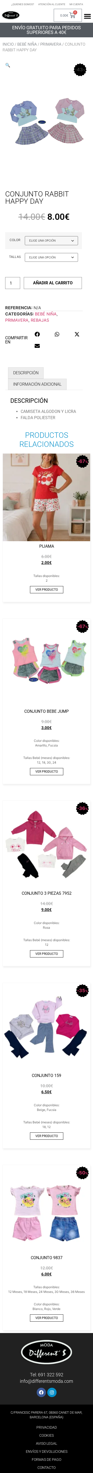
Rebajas (40, 320)
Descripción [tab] (25, 372)
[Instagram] (52, 1392)
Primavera (50, 44)
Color (15, 240)
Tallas (15, 256)
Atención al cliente (51, 4)
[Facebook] (41, 1392)
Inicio (8, 44)
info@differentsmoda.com (46, 1381)
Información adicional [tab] (37, 384)
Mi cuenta (76, 4)
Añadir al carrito (53, 282)
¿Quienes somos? (22, 4)
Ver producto (46, 589)
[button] (7, 65)
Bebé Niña (27, 44)
